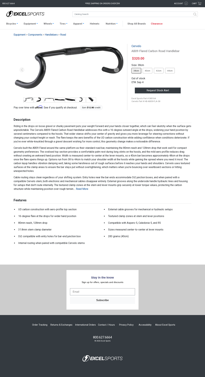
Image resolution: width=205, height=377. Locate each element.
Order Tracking (39, 325)
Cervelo (136, 46)
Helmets (94, 23)
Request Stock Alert (158, 90)
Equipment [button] (30, 23)
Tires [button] (63, 23)
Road (63, 34)
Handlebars (51, 34)
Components (35, 34)
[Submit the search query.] (195, 14)
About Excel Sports (165, 325)
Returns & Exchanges (61, 325)
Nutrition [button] (111, 23)
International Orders (85, 325)
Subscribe (102, 300)
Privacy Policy (126, 325)
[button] (22, 70)
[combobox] (135, 14)
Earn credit (91, 107)
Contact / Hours (106, 325)
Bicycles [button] (11, 23)
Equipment (19, 34)
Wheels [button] (48, 23)
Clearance (157, 23)
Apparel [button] (77, 23)
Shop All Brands (136, 23)
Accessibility (145, 325)
